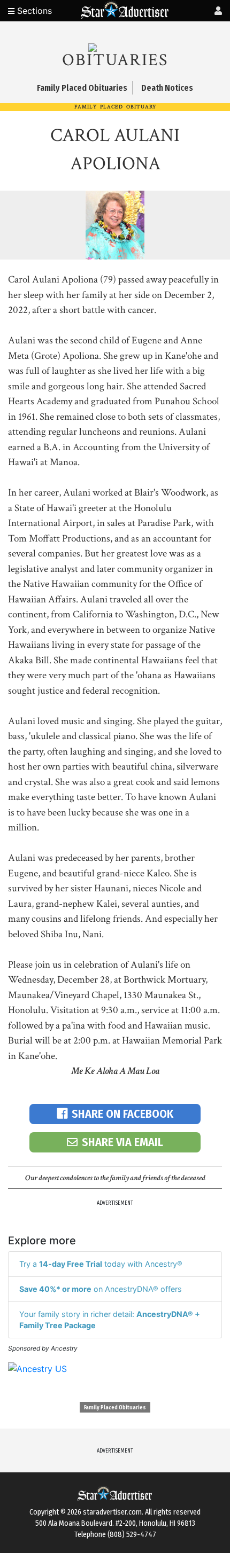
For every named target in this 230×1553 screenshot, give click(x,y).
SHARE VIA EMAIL (122, 1142)
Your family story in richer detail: (109, 1319)
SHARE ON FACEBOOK (122, 1114)
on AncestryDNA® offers (100, 1288)
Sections (33, 10)
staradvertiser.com (112, 1512)
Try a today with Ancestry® (100, 1263)
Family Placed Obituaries (115, 1408)
